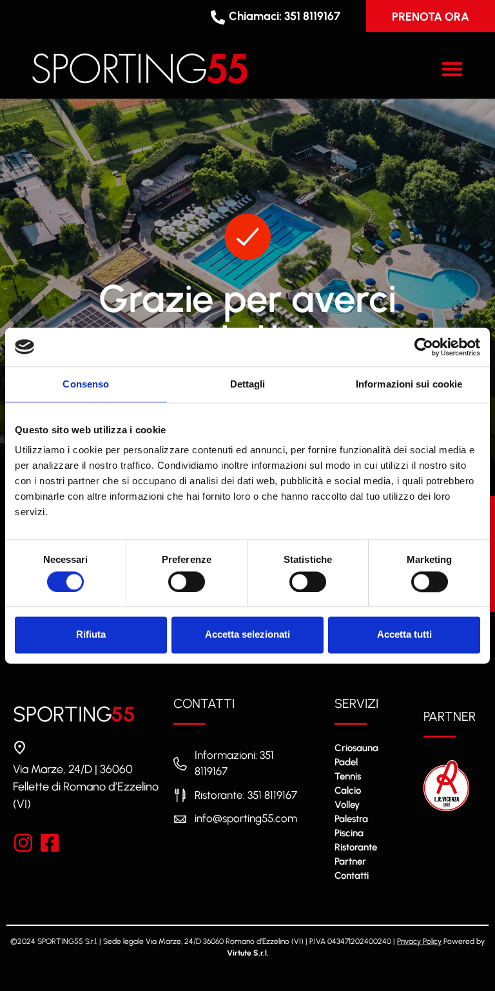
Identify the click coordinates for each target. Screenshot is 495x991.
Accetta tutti (404, 634)
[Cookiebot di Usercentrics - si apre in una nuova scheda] (423, 347)
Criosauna (356, 748)
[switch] (186, 581)
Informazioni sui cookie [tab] (409, 383)
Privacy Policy (419, 941)
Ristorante (356, 847)
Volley (347, 804)
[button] (453, 69)
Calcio (348, 790)
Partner (350, 861)
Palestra (351, 819)
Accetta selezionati (247, 634)
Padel (346, 762)
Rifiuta (91, 634)
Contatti (352, 875)
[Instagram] (23, 842)
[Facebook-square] (49, 842)
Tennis (348, 776)
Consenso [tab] (86, 383)
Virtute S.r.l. (248, 952)
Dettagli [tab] (248, 383)
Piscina (349, 833)
